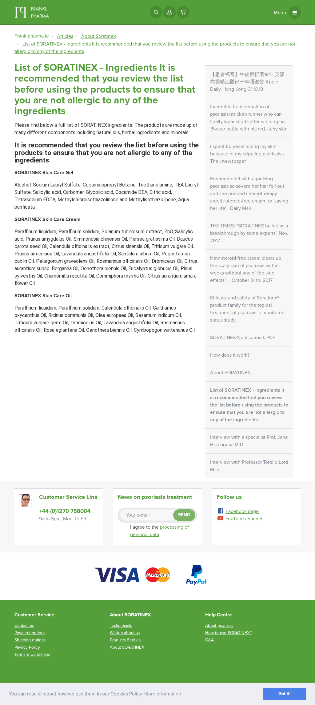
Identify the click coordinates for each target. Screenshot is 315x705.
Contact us (24, 625)
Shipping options (30, 640)
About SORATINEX (230, 373)
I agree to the (162, 530)
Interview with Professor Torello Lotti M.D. (249, 466)
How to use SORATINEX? (228, 632)
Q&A (209, 640)
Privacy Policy (27, 647)
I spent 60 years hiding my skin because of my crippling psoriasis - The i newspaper (247, 153)
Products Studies (125, 640)
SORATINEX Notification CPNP (242, 337)
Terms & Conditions (32, 654)
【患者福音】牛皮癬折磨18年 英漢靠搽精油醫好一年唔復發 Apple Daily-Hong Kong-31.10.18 (247, 81)
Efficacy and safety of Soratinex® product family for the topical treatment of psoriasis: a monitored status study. (247, 309)
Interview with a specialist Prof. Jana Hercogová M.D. (249, 441)
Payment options (29, 632)
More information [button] (162, 694)
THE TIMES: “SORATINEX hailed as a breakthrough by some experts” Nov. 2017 (249, 233)
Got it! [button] (284, 693)
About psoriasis (219, 625)
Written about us (125, 632)
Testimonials (121, 625)
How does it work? (229, 355)
